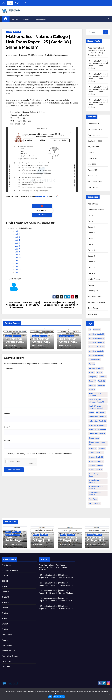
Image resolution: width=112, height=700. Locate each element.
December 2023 (95, 124)
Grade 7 (91, 262)
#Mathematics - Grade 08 (41, 55)
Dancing (92, 364)
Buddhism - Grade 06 (96, 334)
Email (7, 427)
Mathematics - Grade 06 (97, 417)
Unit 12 (17, 264)
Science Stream (94, 296)
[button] (108, 19)
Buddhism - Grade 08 (96, 342)
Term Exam (41, 19)
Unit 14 (18, 269)
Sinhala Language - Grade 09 (96, 475)
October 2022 (94, 187)
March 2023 (93, 176)
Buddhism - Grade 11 (96, 355)
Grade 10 (92, 227)
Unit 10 (18, 258)
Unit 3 (17, 237)
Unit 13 (17, 266)
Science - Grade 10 (96, 465)
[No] (109, 694)
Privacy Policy (59, 697)
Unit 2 (17, 234)
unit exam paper (95, 503)
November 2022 (95, 181)
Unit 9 (17, 255)
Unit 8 (17, 252)
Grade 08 (101, 381)
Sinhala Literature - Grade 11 (95, 494)
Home (27, 3)
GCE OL (15, 19)
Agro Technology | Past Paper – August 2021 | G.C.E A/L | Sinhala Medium (53, 567)
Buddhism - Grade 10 (96, 351)
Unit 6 (17, 246)
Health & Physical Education (95, 395)
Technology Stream (96, 302)
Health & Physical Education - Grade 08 (96, 401)
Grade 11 (8, 336)
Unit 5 (17, 243)
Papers (91, 285)
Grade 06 (103, 377)
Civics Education (95, 360)
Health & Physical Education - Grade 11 (96, 407)
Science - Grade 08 (96, 457)
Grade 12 (91, 238)
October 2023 (94, 135)
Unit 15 (17, 272)
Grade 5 (91, 250)
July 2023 (92, 152)
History (91, 412)
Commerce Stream (96, 210)
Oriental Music (94, 438)
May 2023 (92, 164)
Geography (93, 377)
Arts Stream (93, 204)
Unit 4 (17, 240)
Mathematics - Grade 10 (97, 429)
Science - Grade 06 (96, 453)
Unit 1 (17, 231)
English (18, 3)
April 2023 (92, 170)
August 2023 (93, 147)
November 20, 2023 (43, 544)
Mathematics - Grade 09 (97, 425)
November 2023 (95, 129)
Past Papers (93, 291)
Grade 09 (92, 385)
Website (7, 440)
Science (102, 448)
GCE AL (26, 19)
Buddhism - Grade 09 (96, 347)
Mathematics (100, 412)
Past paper (93, 448)
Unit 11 (17, 261)
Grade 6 (91, 256)
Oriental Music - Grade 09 (97, 443)
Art (90, 330)
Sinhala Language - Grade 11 (96, 487)
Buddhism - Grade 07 (96, 338)
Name (7, 414)
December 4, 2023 (15, 544)
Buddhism (96, 330)
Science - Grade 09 (96, 461)
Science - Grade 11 (95, 470)
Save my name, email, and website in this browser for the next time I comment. (39, 454)
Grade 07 (92, 381)
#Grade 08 (25, 55)
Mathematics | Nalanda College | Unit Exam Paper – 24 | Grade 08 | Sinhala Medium (24, 304)
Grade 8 (9, 31)
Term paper (93, 499)
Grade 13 (91, 244)
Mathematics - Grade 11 (97, 434)
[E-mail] (10, 295)
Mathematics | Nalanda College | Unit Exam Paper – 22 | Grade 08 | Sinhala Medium (59, 304)
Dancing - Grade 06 (96, 368)
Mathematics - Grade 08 (97, 421)
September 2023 (95, 141)
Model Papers (94, 279)
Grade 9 (91, 273)
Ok (50, 697)
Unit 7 (17, 249)
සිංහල (9, 3)
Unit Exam (17, 31)
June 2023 (92, 158)
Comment (8, 368)
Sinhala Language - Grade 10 (96, 481)
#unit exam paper (60, 55)
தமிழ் (3, 3)
